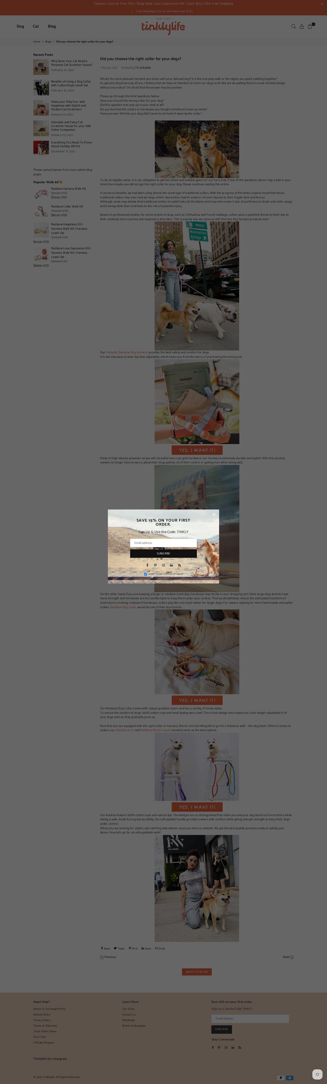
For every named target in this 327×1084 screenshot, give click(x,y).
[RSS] (179, 565)
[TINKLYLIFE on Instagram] (163, 565)
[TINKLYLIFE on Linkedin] (171, 565)
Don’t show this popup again (166, 574)
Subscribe (163, 553)
